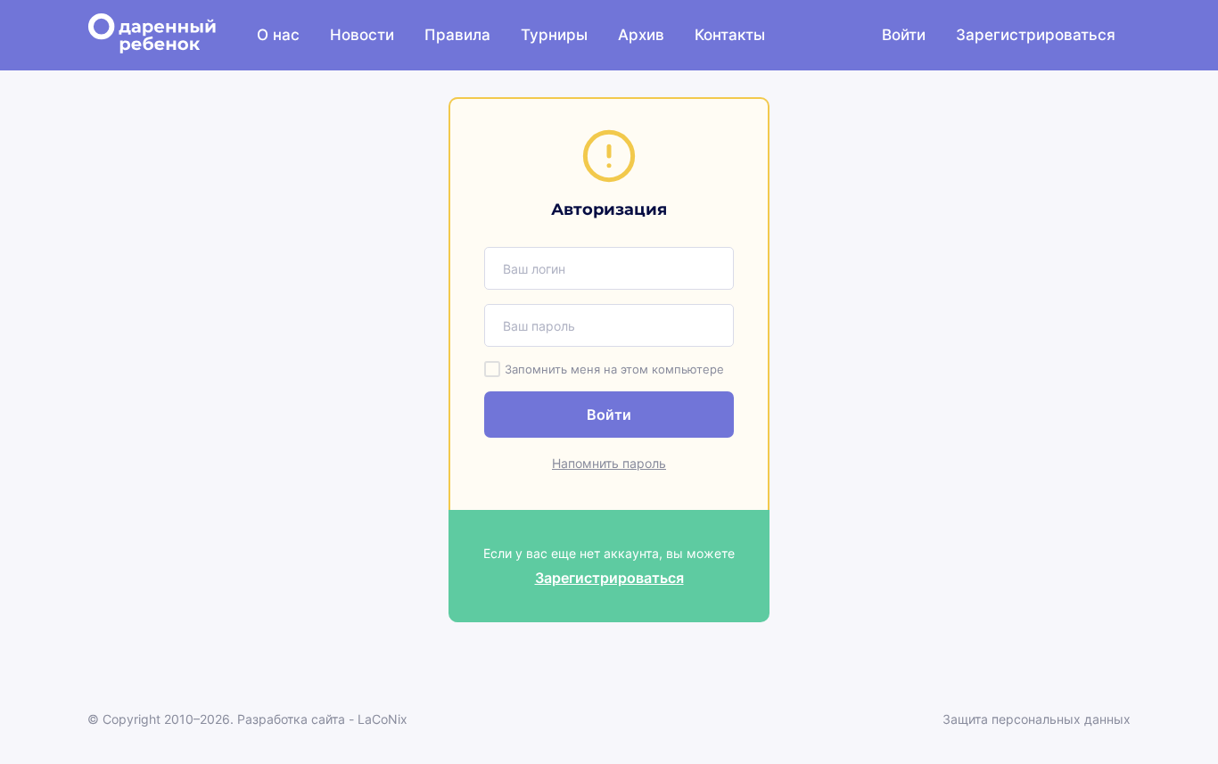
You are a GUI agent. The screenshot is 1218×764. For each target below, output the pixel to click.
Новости (362, 35)
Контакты (730, 35)
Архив (641, 35)
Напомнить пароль (609, 463)
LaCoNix (382, 719)
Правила (457, 35)
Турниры (554, 35)
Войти (904, 35)
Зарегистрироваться (1035, 35)
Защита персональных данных (1036, 719)
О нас (278, 35)
